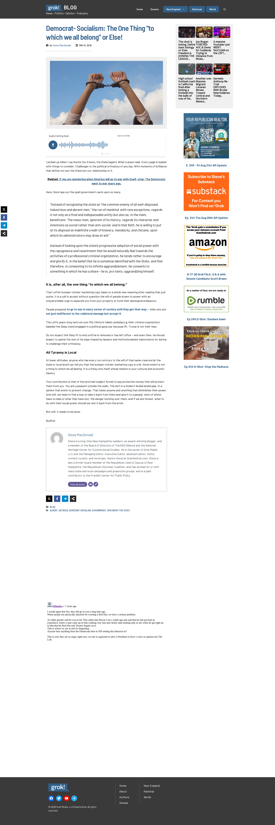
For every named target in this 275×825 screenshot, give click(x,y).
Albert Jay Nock (59, 510)
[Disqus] (106, 640)
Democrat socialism (80, 510)
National (197, 9)
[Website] (95, 484)
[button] (224, 9)
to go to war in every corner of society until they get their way (107, 309)
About (123, 791)
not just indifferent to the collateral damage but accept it (83, 313)
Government (99, 510)
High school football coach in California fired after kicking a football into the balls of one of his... (186, 88)
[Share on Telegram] (65, 499)
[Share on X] (49, 499)
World (212, 9)
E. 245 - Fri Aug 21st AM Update (206, 165)
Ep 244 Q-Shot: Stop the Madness (206, 366)
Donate (155, 9)
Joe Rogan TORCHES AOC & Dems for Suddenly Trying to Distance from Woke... (204, 50)
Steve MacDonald (62, 45)
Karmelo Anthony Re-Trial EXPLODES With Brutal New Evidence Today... (221, 87)
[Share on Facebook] (57, 499)
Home (140, 9)
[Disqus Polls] (106, 556)
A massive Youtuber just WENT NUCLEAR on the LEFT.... (221, 47)
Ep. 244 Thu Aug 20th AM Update (206, 217)
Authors (124, 797)
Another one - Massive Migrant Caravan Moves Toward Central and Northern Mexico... (204, 90)
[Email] (90, 484)
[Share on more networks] (73, 499)
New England (173, 9)
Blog (52, 506)
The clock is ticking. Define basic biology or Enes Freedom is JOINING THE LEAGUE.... (186, 50)
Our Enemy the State (118, 510)
